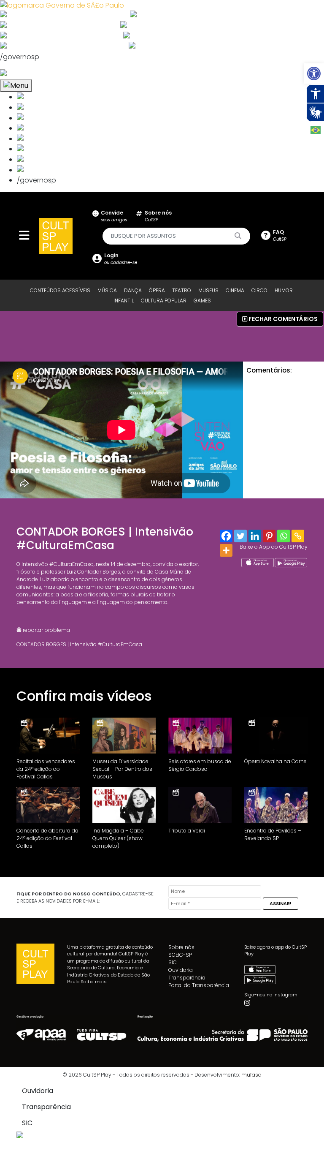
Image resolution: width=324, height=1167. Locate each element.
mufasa (251, 1074)
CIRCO (259, 290)
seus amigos (114, 216)
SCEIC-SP (180, 954)
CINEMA (235, 290)
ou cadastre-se (120, 259)
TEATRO (181, 290)
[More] (226, 550)
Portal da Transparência (198, 985)
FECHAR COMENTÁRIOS (282, 319)
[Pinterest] (269, 536)
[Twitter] (240, 536)
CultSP (158, 216)
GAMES (202, 300)
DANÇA (133, 290)
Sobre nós (181, 947)
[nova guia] (35, 74)
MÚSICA (107, 290)
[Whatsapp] (283, 536)
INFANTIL (123, 300)
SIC (172, 962)
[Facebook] (226, 536)
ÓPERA (157, 290)
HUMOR (284, 290)
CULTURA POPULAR (163, 300)
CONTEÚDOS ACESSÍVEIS (60, 290)
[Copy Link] (298, 536)
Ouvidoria (180, 970)
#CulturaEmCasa (71, 564)
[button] (314, 73)
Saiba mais (94, 981)
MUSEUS (208, 290)
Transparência (186, 977)
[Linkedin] (254, 536)
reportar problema (46, 630)
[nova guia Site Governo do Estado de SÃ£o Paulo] (62, 5)
